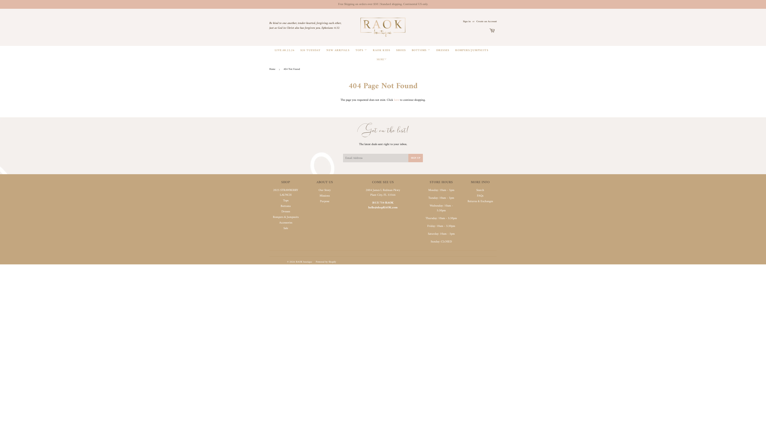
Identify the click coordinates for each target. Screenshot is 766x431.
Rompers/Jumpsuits (471, 50)
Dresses (442, 50)
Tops (359, 50)
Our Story (325, 190)
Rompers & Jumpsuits (286, 217)
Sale (285, 228)
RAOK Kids (381, 50)
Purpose (324, 201)
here (396, 100)
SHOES (401, 50)
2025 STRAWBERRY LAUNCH (285, 193)
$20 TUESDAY (310, 50)
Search (480, 190)
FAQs (480, 196)
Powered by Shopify (326, 262)
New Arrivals (337, 50)
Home (272, 69)
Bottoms (420, 50)
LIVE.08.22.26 (284, 50)
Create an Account (486, 21)
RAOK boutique (304, 262)
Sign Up (415, 158)
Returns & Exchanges (480, 201)
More (380, 59)
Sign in (467, 21)
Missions (325, 196)
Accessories (285, 222)
